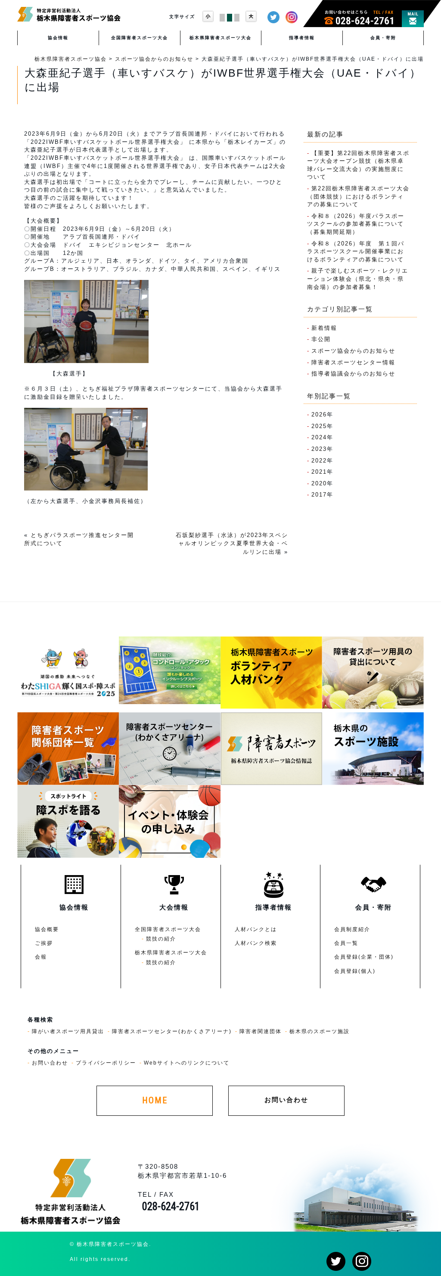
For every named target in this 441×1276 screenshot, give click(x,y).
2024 (319, 437)
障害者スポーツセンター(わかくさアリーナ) (172, 1031)
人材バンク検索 (256, 943)
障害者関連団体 (260, 1031)
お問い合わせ (50, 1062)
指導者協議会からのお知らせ (353, 373)
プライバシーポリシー (106, 1062)
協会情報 (58, 37)
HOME (155, 1100)
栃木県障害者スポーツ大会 (220, 37)
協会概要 (47, 929)
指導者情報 (302, 37)
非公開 (321, 339)
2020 (319, 483)
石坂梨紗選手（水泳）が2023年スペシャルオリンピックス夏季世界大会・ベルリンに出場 (232, 544)
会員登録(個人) (355, 971)
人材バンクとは (256, 929)
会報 (41, 956)
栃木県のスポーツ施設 (319, 1031)
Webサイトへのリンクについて (187, 1062)
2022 (319, 460)
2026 (319, 414)
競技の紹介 (161, 938)
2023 (319, 449)
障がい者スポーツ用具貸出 (68, 1031)
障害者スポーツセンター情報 (353, 362)
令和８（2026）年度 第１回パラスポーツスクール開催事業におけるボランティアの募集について (355, 251)
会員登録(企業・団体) (364, 956)
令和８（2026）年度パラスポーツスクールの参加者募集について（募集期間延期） (355, 224)
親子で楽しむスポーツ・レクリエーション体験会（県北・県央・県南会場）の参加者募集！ (357, 278)
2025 (319, 426)
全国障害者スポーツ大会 (139, 37)
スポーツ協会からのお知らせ (353, 351)
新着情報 (324, 328)
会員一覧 (346, 943)
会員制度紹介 (352, 929)
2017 (319, 494)
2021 (319, 472)
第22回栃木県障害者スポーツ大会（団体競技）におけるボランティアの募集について (358, 196)
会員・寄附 (383, 37)
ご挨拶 (44, 943)
